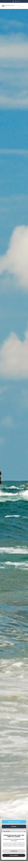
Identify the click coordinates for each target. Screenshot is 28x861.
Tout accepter (14, 855)
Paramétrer (13, 851)
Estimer (14, 826)
